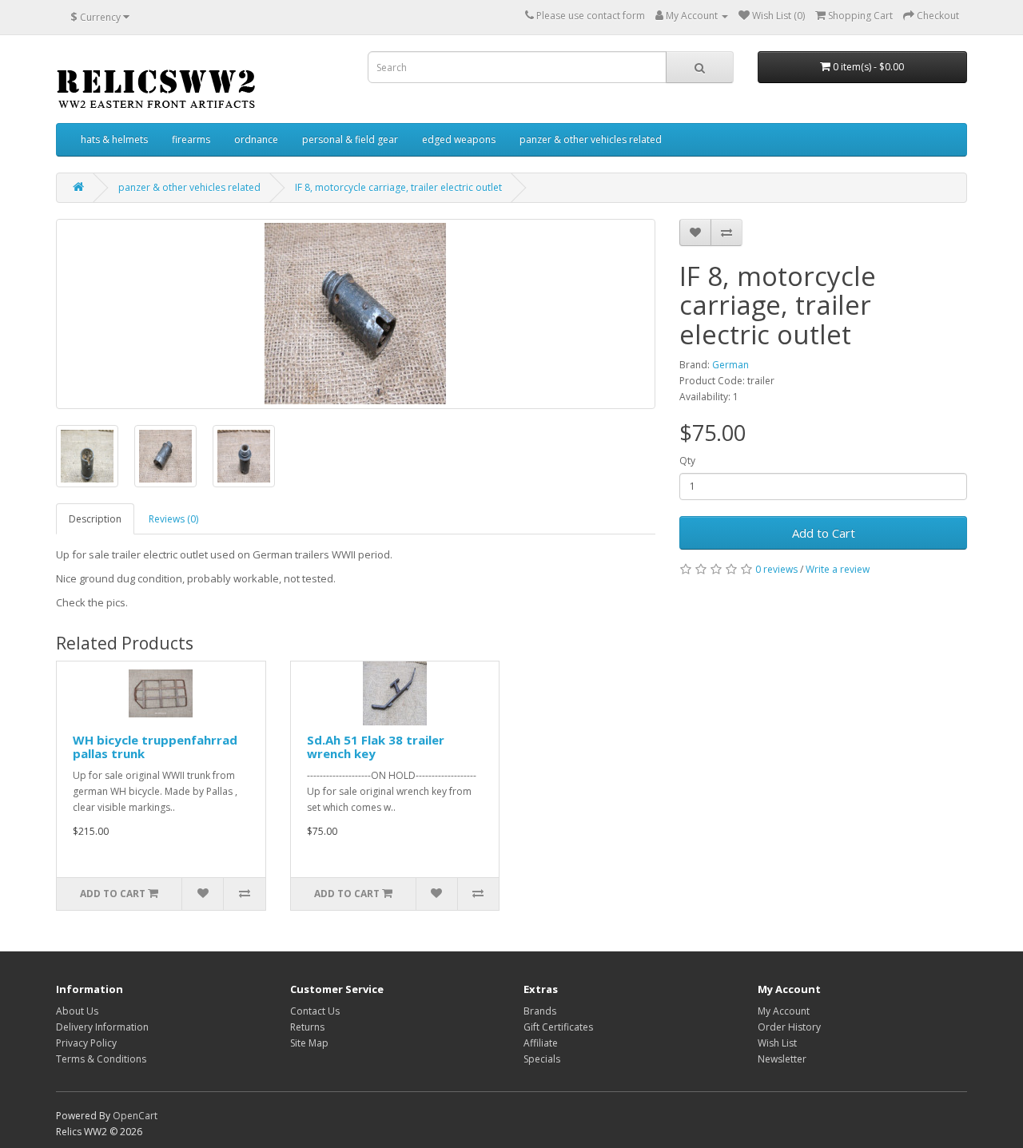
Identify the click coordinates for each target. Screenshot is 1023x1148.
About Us (77, 1011)
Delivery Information (102, 1027)
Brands (539, 1011)
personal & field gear (350, 139)
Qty (687, 460)
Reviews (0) (173, 519)
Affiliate (540, 1043)
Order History (789, 1027)
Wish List (777, 1043)
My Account (784, 1011)
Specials (541, 1059)
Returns (307, 1027)
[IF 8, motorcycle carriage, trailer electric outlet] (355, 314)
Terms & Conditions (101, 1059)
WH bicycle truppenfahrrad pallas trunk (155, 746)
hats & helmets (114, 139)
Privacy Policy (86, 1043)
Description (95, 519)
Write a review (838, 569)
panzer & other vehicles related (590, 139)
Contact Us (315, 1011)
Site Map (309, 1043)
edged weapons (459, 139)
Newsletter (782, 1059)
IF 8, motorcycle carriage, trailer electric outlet (398, 187)
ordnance (256, 139)
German (730, 364)
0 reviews (776, 569)
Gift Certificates (558, 1027)
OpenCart (135, 1115)
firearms (191, 139)
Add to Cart (823, 533)
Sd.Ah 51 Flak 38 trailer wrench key (375, 746)
